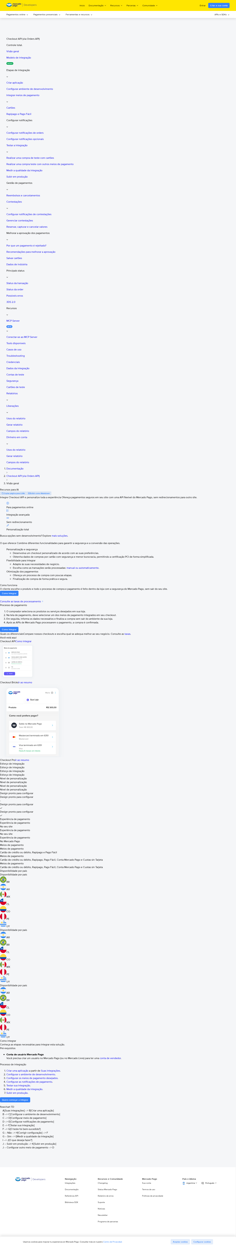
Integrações (70, 1183)
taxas (127, 634)
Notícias (101, 1208)
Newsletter (103, 1215)
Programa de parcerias (108, 1221)
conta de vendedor (110, 1058)
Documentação (14, 468)
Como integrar (23, 641)
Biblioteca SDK (71, 1202)
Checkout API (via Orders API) (23, 476)
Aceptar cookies (180, 1241)
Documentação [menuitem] (96, 5)
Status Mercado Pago (107, 1189)
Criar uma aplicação (17, 1071)
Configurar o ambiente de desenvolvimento (30, 1074)
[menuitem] (17, 14)
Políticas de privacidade (152, 1196)
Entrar (203, 5)
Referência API (71, 1196)
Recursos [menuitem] (115, 5)
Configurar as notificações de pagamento (29, 1082)
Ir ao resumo (25, 682)
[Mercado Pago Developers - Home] (21, 5)
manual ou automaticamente (83, 568)
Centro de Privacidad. (112, 1241)
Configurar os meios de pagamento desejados (32, 1078)
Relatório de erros (106, 1196)
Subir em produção (17, 1093)
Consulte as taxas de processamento (21, 601)
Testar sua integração (18, 1085)
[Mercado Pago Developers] (30, 1180)
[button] (121, 73)
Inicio (82, 5)
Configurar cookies (202, 1241)
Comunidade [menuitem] (148, 5)
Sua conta (146, 1183)
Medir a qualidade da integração (24, 1089)
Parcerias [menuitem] (131, 5)
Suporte (101, 1202)
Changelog (103, 1183)
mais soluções (59, 536)
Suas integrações (50, 1071)
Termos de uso (148, 1189)
